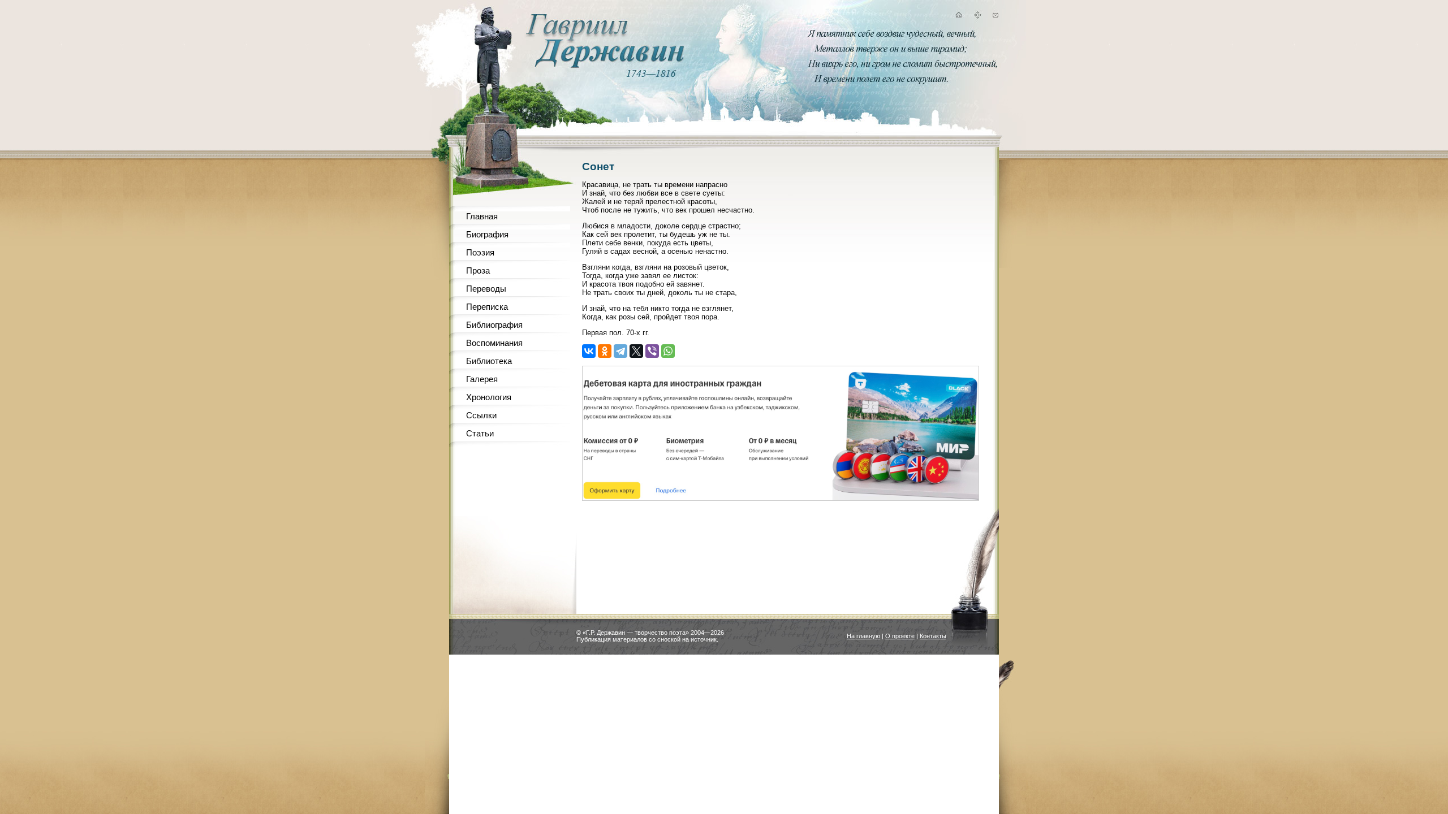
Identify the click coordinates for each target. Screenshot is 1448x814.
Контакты (933, 636)
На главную (863, 636)
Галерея (482, 379)
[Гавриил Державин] (604, 65)
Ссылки (481, 415)
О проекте (900, 636)
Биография (487, 234)
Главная (482, 216)
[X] (636, 351)
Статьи (480, 433)
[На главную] (958, 16)
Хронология (488, 397)
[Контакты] (995, 16)
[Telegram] (620, 351)
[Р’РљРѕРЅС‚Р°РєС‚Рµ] (589, 351)
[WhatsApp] (668, 351)
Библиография (494, 325)
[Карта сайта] (977, 16)
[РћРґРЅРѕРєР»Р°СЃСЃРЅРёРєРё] (604, 351)
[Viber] (652, 351)
